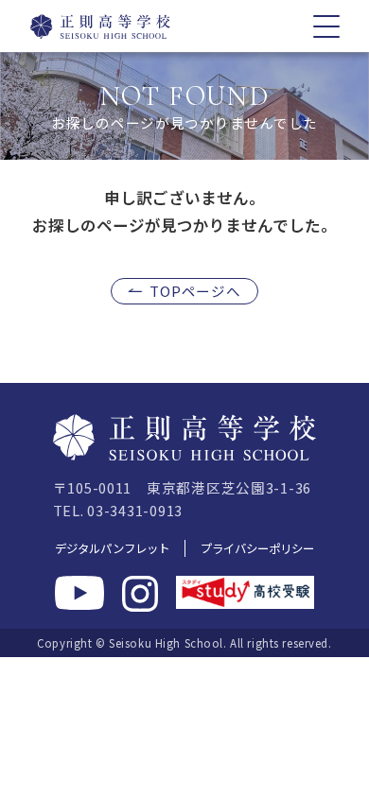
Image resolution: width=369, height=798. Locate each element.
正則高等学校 (89, 26)
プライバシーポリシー (257, 548)
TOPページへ (194, 291)
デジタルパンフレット (112, 548)
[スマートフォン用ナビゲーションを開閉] (326, 26)
